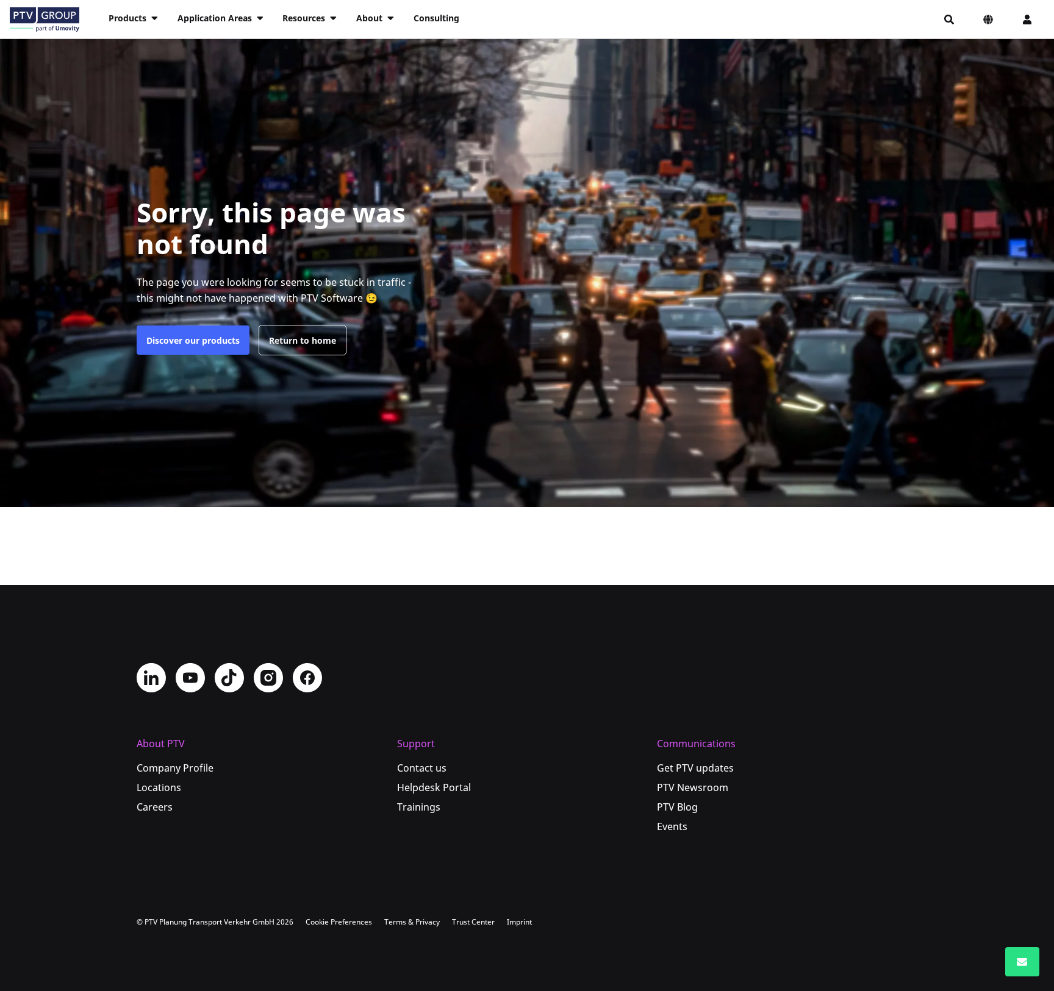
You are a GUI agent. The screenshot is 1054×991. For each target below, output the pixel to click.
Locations (159, 787)
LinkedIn (151, 677)
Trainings (418, 807)
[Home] (44, 19)
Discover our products (193, 340)
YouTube (190, 677)
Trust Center (473, 922)
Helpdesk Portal (434, 787)
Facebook (307, 677)
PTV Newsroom (692, 787)
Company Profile (175, 768)
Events (672, 826)
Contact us (421, 768)
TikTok (229, 677)
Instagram (268, 677)
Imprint (519, 922)
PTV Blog (677, 807)
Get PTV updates (695, 768)
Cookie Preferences (339, 922)
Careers (155, 807)
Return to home (302, 340)
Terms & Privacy (412, 922)
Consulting (436, 18)
